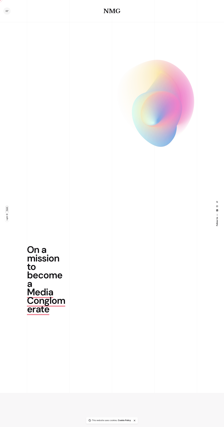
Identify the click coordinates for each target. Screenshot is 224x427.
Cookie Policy (124, 420)
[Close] (134, 420)
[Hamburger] (7, 11)
